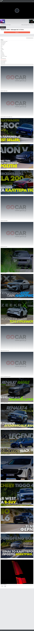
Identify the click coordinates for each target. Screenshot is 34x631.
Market (2, 48)
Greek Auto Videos (4, 56)
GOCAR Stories (3, 42)
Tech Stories (3, 43)
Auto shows (3, 55)
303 (5, 586)
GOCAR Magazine (4, 60)
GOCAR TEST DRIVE (4, 41)
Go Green (2, 52)
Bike (1, 57)
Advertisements (3, 58)
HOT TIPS (2, 44)
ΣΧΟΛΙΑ (17, 32)
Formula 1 (2, 49)
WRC (1, 50)
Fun (1, 47)
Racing (2, 51)
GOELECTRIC (3, 63)
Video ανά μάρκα (3, 59)
